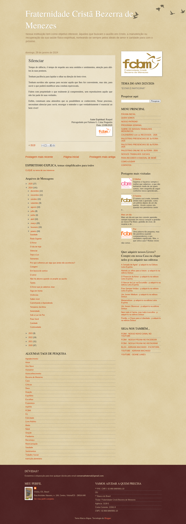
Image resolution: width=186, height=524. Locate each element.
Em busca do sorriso (39, 271)
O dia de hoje (35, 247)
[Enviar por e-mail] (42, 145)
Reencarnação (31, 444)
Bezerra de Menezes (34, 377)
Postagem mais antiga (102, 156)
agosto (34, 207)
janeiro (34, 231)
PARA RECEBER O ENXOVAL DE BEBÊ (138, 158)
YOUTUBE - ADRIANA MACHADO (135, 351)
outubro (34, 199)
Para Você (34, 319)
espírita (28, 407)
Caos (27, 381)
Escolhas (29, 399)
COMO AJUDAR (128, 162)
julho (33, 211)
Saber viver (35, 299)
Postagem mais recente (39, 156)
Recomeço (29, 440)
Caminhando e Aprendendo (41, 303)
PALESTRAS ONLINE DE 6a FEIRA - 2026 (139, 150)
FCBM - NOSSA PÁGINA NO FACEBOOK (139, 340)
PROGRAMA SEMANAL (131, 125)
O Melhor (137, 179)
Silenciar (33, 251)
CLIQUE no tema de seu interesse (39, 170)
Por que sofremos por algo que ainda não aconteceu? (52, 263)
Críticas (28, 385)
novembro (35, 195)
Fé (26, 414)
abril (33, 219)
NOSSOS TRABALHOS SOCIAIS (135, 154)
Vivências (34, 295)
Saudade (33, 235)
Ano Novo (29, 366)
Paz (134, 229)
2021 (30, 341)
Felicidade (29, 418)
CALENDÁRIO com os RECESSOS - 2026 (139, 135)
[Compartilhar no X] (48, 145)
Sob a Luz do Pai (37, 315)
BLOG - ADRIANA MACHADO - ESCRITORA (140, 347)
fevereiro (35, 227)
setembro (35, 203)
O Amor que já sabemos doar (42, 287)
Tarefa (32, 283)
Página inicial (71, 156)
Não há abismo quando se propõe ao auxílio (48, 279)
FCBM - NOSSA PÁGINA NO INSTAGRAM (139, 343)
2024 (30, 188)
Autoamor (29, 370)
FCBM (28, 410)
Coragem (34, 267)
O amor (33, 275)
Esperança (29, 403)
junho (33, 215)
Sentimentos (30, 451)
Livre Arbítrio (30, 421)
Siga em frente (36, 291)
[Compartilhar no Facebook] (51, 145)
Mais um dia (126, 215)
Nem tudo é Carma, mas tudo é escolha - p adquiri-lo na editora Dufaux (139, 313)
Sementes (34, 259)
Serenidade (35, 311)
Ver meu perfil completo (44, 499)
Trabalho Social (32, 455)
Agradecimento (31, 359)
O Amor (33, 243)
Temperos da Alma (38, 307)
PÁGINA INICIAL (128, 114)
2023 (30, 333)
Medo (27, 425)
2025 (30, 184)
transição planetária (33, 459)
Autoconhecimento (33, 373)
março (33, 223)
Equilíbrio (29, 396)
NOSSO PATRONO (129, 122)
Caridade (33, 323)
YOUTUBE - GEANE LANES (133, 354)
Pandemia (29, 436)
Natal (27, 429)
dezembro (35, 191)
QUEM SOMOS (128, 118)
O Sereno (137, 196)
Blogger (107, 518)
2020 (30, 345)
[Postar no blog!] (45, 145)
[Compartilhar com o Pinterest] (53, 145)
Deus (27, 388)
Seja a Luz (34, 255)
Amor (27, 362)
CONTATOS (126, 165)
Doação (28, 392)
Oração (28, 433)
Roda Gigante (36, 239)
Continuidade (35, 327)
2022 (30, 337)
